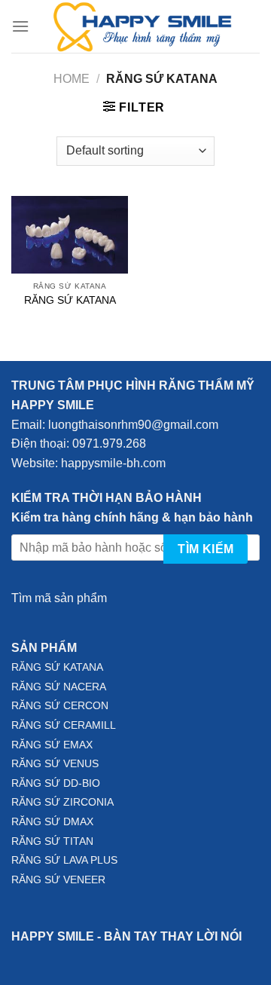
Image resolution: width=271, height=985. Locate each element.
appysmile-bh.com (117, 463)
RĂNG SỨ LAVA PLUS (64, 860)
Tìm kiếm (206, 549)
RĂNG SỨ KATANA (70, 300)
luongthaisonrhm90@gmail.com (133, 424)
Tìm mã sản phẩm (59, 598)
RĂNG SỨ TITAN (52, 841)
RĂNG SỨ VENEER (58, 880)
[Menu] (20, 26)
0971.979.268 (107, 443)
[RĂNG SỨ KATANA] (69, 235)
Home (71, 78)
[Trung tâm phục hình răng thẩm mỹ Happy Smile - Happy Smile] (144, 26)
